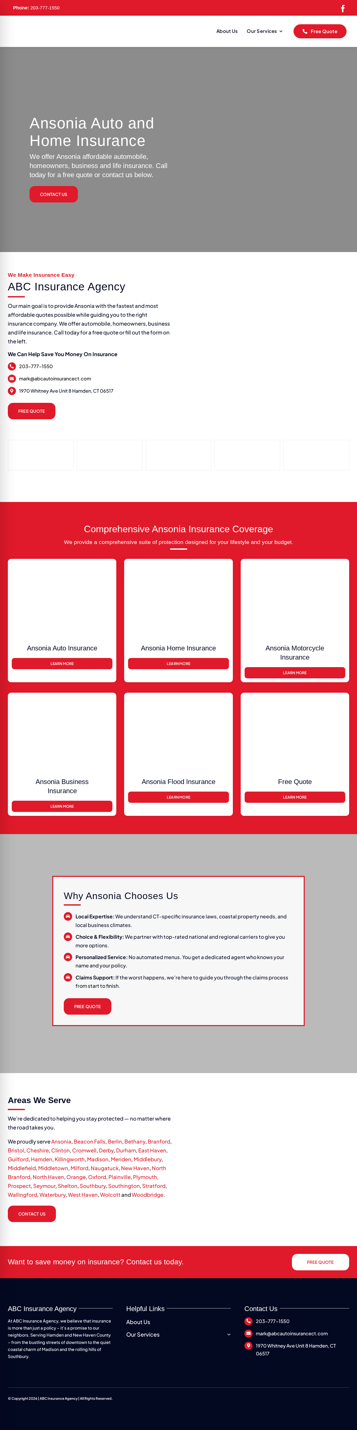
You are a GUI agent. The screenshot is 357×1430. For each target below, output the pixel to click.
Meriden (121, 1159)
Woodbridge (147, 1194)
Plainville (119, 1177)
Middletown (53, 1168)
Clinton (60, 1150)
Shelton (67, 1185)
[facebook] (343, 8)
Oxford (97, 1177)
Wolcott (110, 1194)
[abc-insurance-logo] (49, 28)
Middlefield (22, 1168)
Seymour (44, 1185)
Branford (159, 1141)
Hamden (41, 1159)
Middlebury (148, 1159)
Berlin (115, 1141)
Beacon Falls (89, 1141)
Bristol (16, 1150)
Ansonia (61, 1141)
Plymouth (145, 1177)
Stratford (153, 1185)
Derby (106, 1150)
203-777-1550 (45, 7)
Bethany (134, 1141)
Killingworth (70, 1159)
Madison (97, 1159)
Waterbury (52, 1194)
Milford (79, 1168)
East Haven (152, 1150)
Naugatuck (105, 1168)
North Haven (48, 1177)
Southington (124, 1185)
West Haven (83, 1194)
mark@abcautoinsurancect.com (55, 378)
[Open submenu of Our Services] (227, 1334)
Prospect (19, 1185)
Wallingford (22, 1194)
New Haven (135, 1168)
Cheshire (37, 1150)
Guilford (18, 1159)
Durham (126, 1150)
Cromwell (84, 1150)
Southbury (93, 1185)
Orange (76, 1177)
